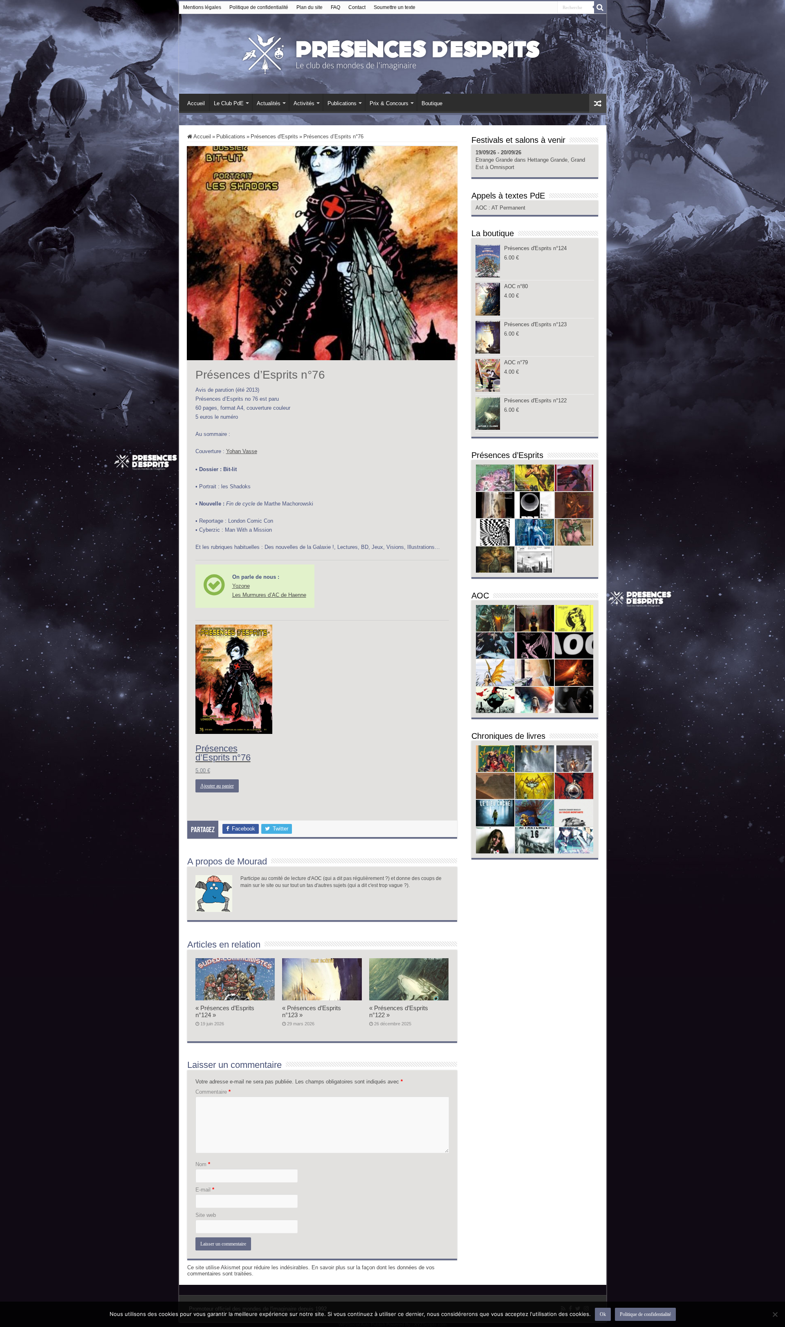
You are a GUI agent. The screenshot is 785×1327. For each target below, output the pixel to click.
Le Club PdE (229, 103)
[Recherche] (600, 7)
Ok (603, 1314)
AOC (482, 208)
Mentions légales (202, 7)
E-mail (204, 1190)
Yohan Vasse (241, 451)
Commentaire (213, 1092)
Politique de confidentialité (258, 7)
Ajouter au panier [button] (217, 786)
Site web (205, 1215)
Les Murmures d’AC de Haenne (269, 595)
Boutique (432, 103)
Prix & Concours (389, 103)
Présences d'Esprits (274, 136)
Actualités (268, 103)
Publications (342, 103)
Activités (304, 103)
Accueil (196, 103)
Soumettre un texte (394, 7)
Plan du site (309, 7)
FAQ (335, 7)
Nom (202, 1164)
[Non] (775, 1314)
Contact (357, 7)
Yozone (241, 586)
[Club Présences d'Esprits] (392, 52)
